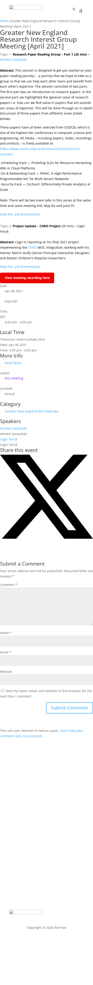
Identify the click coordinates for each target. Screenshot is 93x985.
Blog (46, 783)
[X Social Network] (46, 537)
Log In (46, 818)
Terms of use (46, 952)
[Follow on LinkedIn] (80, 868)
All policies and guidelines (46, 964)
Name (6, 633)
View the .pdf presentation (20, 214)
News (46, 774)
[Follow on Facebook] (44, 868)
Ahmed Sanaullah (13, 59)
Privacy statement (46, 940)
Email (5, 652)
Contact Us (46, 810)
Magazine (46, 766)
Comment (8, 585)
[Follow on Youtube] (71, 868)
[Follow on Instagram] (62, 868)
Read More (13, 363)
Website (6, 671)
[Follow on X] (53, 868)
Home (5, 21)
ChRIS (32, 247)
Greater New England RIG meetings (31, 411)
